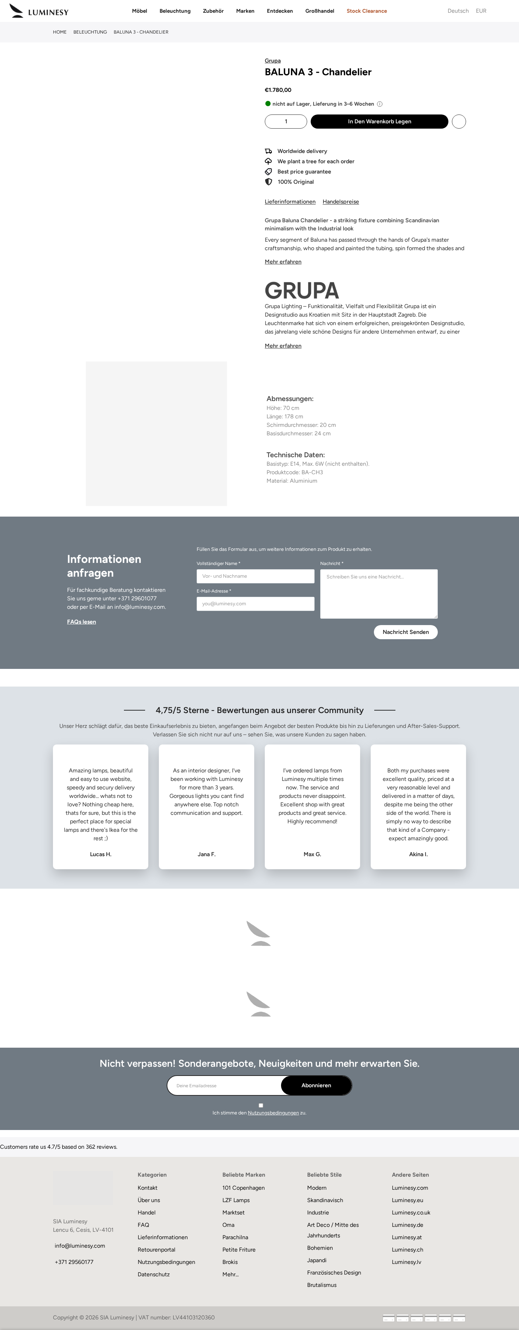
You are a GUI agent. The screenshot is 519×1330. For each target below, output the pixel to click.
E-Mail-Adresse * (214, 591)
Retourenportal (156, 1249)
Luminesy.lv (406, 1262)
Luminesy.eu (407, 1200)
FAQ (143, 1225)
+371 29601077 (137, 598)
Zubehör (213, 11)
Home (60, 32)
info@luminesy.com (139, 607)
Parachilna (235, 1237)
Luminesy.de (407, 1225)
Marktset (233, 1212)
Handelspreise (341, 201)
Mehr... (230, 1274)
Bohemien (320, 1247)
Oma (228, 1225)
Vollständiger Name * (218, 563)
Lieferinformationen (290, 201)
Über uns (149, 1200)
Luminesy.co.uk (411, 1212)
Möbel (139, 11)
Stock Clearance (367, 11)
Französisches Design (334, 1272)
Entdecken (280, 11)
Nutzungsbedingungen (273, 1113)
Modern (317, 1187)
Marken (245, 11)
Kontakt (147, 1187)
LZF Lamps (236, 1200)
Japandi (317, 1260)
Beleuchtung (175, 11)
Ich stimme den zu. (259, 1113)
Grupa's (421, 239)
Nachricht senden (406, 632)
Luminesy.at (407, 1237)
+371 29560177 (74, 1262)
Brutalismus (321, 1285)
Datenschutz (154, 1274)
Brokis (230, 1262)
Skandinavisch (325, 1200)
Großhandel (319, 11)
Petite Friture (239, 1249)
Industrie (318, 1212)
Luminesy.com (410, 1187)
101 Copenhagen (243, 1187)
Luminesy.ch (407, 1249)
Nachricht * (332, 563)
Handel (147, 1212)
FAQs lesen (81, 621)
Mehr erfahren (283, 261)
